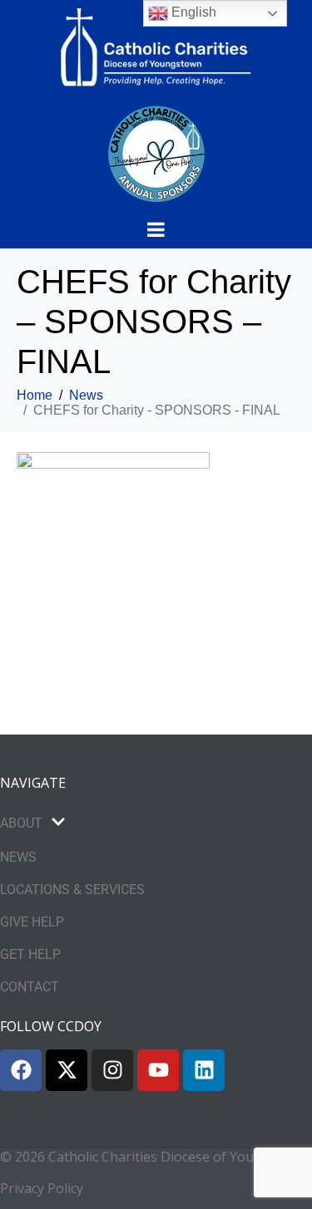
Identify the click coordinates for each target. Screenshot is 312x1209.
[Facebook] (21, 1070)
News (18, 857)
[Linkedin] (204, 1070)
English (192, 12)
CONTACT (29, 987)
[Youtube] (158, 1070)
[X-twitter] (66, 1070)
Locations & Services (72, 889)
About (21, 823)
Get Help (30, 954)
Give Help (32, 922)
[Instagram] (112, 1070)
